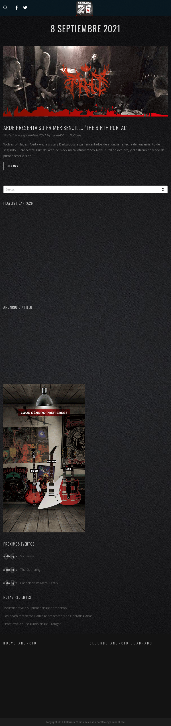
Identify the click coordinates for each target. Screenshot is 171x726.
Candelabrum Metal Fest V (39, 583)
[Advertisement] (85, 346)
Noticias (75, 135)
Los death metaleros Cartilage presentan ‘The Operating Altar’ (47, 616)
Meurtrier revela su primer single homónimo (35, 608)
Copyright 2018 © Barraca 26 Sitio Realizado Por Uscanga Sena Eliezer (85, 722)
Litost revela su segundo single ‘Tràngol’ (32, 624)
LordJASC (58, 135)
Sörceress (27, 556)
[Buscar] (163, 189)
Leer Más (12, 166)
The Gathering (30, 569)
